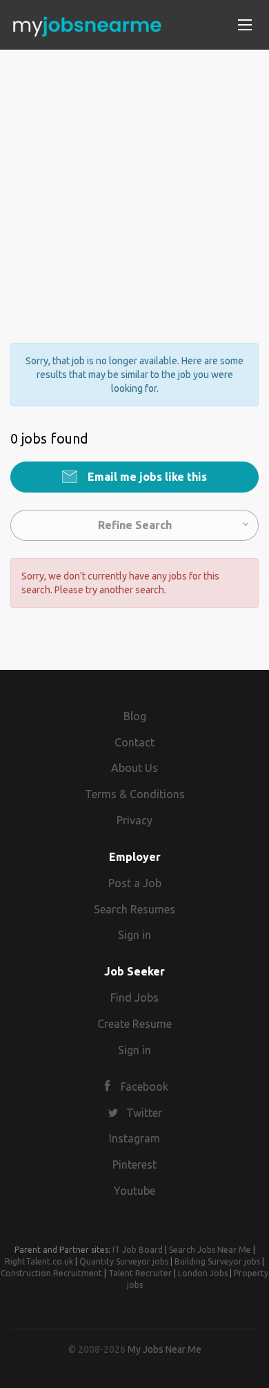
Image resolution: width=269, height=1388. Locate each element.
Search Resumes (134, 909)
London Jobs (203, 1273)
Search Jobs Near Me (210, 1249)
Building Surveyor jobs (217, 1261)
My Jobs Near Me (164, 1349)
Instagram (134, 1138)
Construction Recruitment (51, 1273)
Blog (134, 716)
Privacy (134, 820)
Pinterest (134, 1164)
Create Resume (134, 1024)
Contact (134, 742)
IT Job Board (137, 1249)
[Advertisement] (134, 184)
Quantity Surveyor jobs (123, 1261)
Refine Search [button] (135, 525)
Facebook (144, 1086)
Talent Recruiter (140, 1273)
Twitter (144, 1113)
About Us (134, 768)
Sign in (134, 935)
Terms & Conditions (135, 794)
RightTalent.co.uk (39, 1261)
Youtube (134, 1190)
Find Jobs (134, 997)
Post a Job (134, 883)
